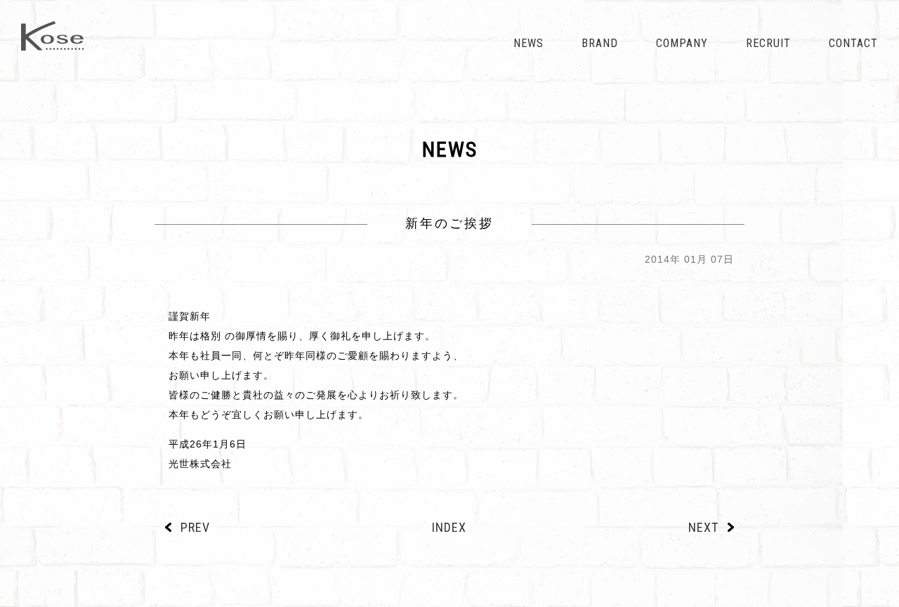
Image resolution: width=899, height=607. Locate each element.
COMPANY (682, 43)
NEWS (528, 43)
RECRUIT (768, 43)
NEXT (703, 527)
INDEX (449, 527)
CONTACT (853, 43)
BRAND (600, 43)
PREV (195, 527)
